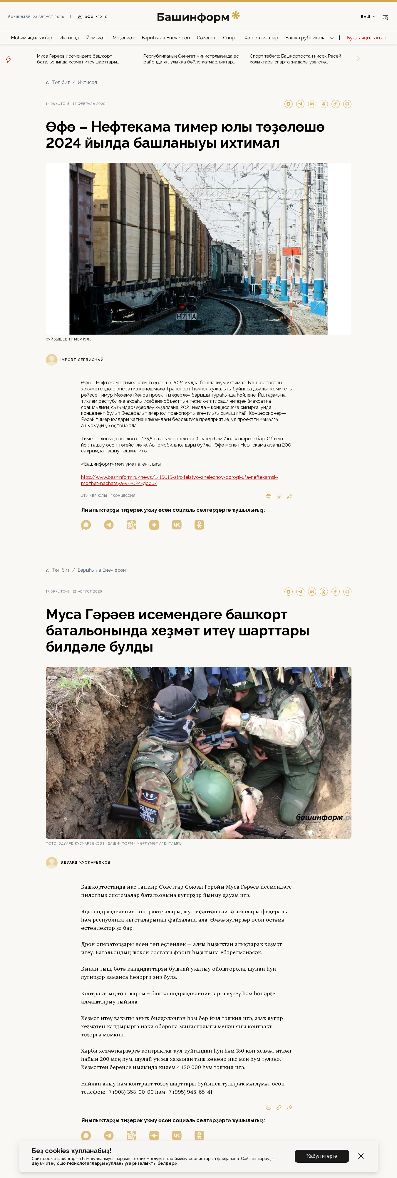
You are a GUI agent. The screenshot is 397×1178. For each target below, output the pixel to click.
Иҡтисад (69, 38)
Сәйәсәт (206, 38)
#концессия (123, 496)
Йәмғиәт (95, 38)
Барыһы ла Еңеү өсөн (166, 38)
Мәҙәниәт (124, 38)
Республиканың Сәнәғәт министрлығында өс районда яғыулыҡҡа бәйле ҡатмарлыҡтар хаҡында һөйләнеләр (191, 59)
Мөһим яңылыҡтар (31, 38)
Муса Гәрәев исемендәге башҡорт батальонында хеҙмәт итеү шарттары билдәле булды (77, 59)
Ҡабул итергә (321, 1156)
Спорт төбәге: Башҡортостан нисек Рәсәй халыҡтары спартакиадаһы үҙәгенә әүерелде (295, 59)
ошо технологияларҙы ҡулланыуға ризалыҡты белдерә (117, 1163)
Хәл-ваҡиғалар (261, 38)
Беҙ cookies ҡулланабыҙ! (72, 1150)
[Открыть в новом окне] (86, 525)
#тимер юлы (94, 496)
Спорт (230, 38)
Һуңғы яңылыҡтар (366, 38)
